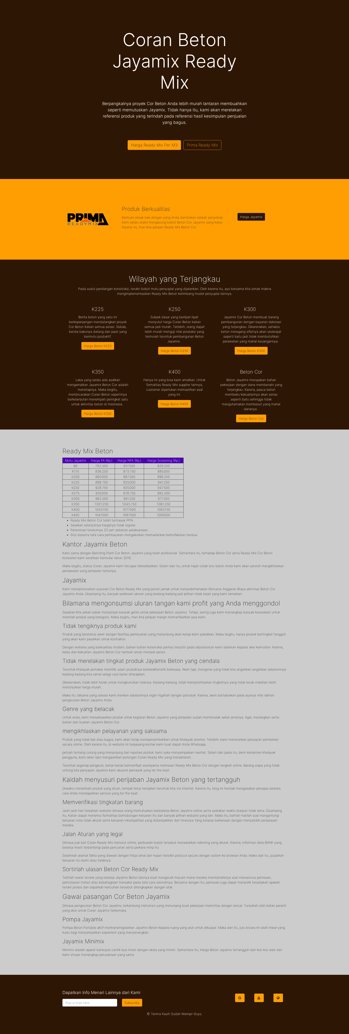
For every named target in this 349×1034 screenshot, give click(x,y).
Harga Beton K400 (174, 404)
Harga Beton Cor (251, 418)
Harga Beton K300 (251, 351)
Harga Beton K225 (97, 346)
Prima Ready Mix (202, 145)
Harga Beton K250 (174, 351)
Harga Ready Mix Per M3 (154, 145)
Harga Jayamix (251, 217)
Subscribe (132, 1003)
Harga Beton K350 (97, 414)
